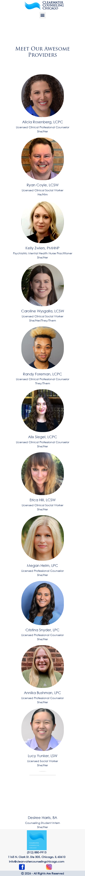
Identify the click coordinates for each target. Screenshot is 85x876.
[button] (42, 15)
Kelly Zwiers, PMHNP (43, 248)
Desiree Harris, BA (42, 817)
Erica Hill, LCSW (43, 500)
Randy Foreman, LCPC (42, 374)
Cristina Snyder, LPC (43, 630)
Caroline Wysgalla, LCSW (42, 311)
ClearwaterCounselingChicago (53, 5)
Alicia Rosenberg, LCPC (42, 122)
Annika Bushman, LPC (42, 693)
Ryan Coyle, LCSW (43, 185)
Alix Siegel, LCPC (42, 437)
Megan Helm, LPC (42, 565)
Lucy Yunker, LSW (42, 756)
